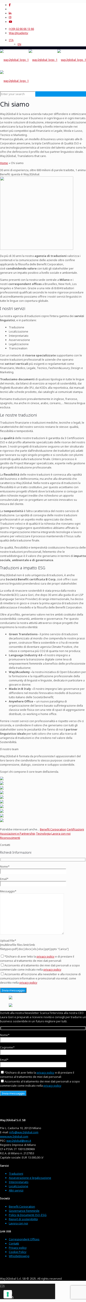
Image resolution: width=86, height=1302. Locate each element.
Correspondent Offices (24, 1239)
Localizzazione (18, 1186)
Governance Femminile (24, 1211)
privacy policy (45, 956)
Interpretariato (18, 1182)
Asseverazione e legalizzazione (30, 1178)
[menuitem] (11, 40)
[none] (47, 42)
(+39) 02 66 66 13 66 (21, 29)
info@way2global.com (23, 1132)
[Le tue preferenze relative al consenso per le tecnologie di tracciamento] (8, 1294)
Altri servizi (16, 1190)
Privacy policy (18, 1248)
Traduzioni (16, 1174)
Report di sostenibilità (23, 1219)
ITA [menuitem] (11, 40)
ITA (2, 1286)
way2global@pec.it (18, 1141)
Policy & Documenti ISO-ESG (28, 1215)
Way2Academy (18, 33)
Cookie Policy (17, 1252)
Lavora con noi (18, 1223)
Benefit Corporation (22, 1206)
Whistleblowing (19, 1256)
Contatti (14, 1243)
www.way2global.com (14, 1136)
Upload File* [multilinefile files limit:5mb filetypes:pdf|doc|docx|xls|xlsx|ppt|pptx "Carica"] (34, 945)
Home (4, 163)
